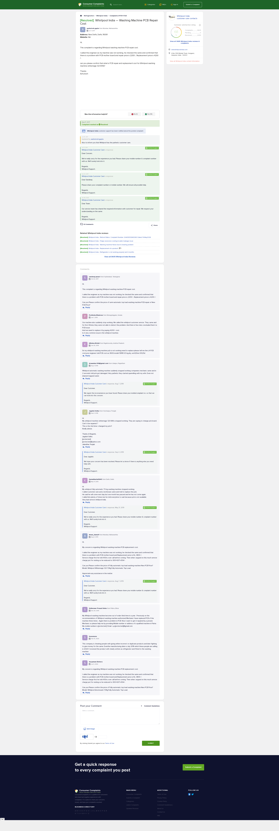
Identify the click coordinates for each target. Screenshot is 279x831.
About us (160, 808)
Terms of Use (109, 743)
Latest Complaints (132, 805)
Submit (151, 743)
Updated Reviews (132, 808)
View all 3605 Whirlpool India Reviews (119, 257)
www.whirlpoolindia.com (179, 50)
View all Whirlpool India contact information (185, 61)
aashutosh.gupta (97, 139)
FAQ (158, 816)
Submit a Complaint (193, 4)
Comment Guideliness (165, 805)
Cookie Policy (162, 801)
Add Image (91, 729)
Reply (87, 307)
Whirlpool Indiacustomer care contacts (187, 17)
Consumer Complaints (134, 794)
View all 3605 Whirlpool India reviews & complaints (185, 42)
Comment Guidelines (152, 706)
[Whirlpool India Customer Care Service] (171, 17)
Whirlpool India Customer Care (93, 150)
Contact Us (161, 812)
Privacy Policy (162, 798)
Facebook (189, 794)
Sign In (175, 4)
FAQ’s (164, 4)
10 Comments (88, 224)
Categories (151, 4)
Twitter (192, 794)
